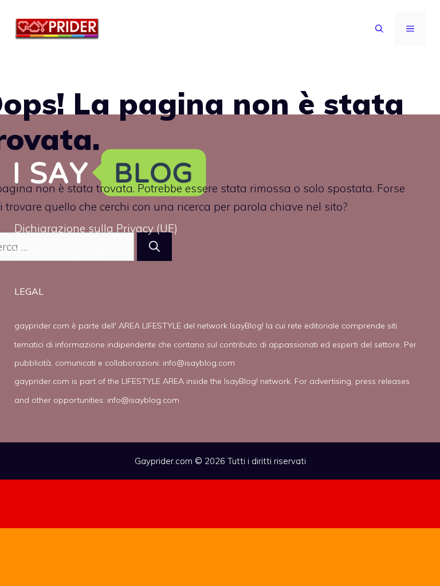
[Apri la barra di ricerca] (379, 28)
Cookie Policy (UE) (59, 252)
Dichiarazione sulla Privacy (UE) (96, 228)
